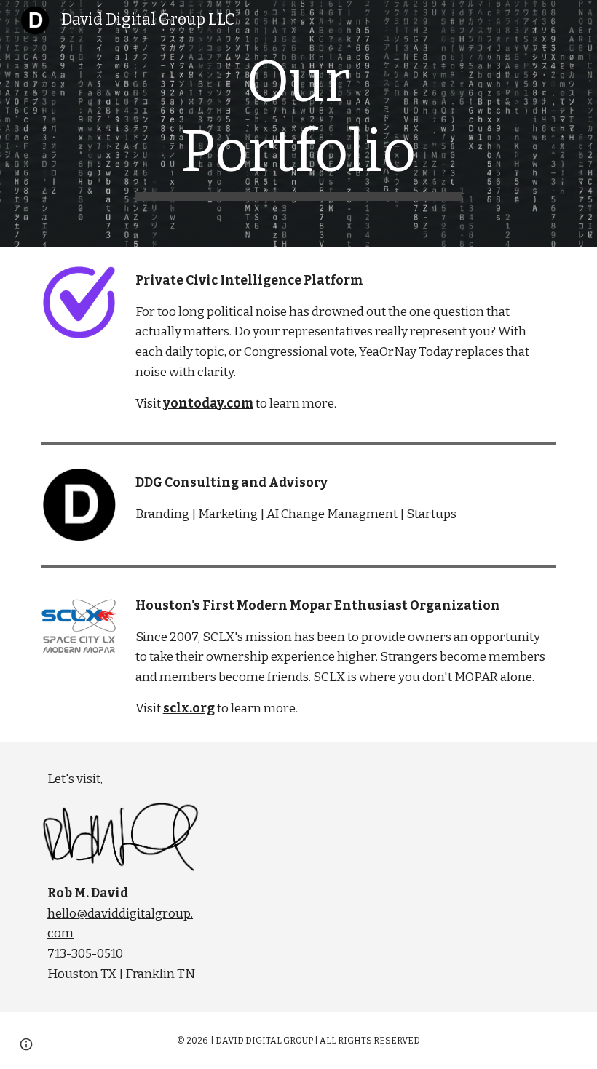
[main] (299, 124)
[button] (26, 1044)
